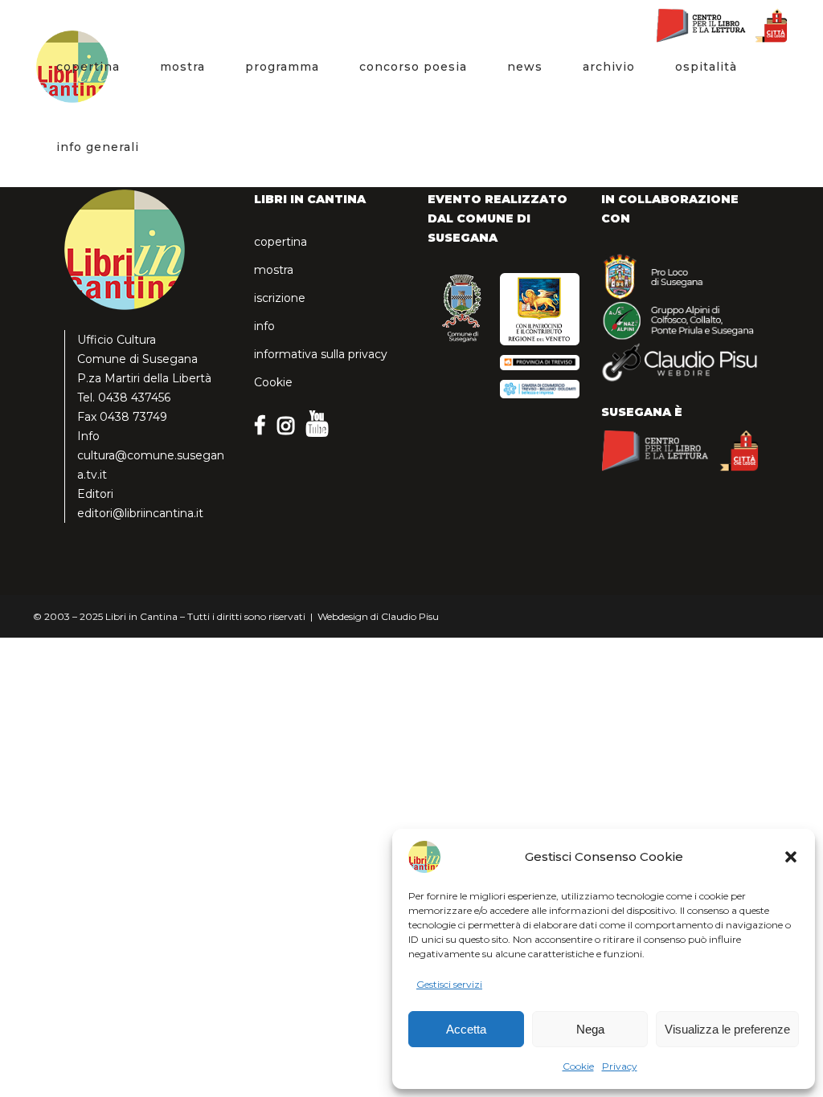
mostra (273, 270)
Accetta (466, 1029)
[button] (791, 857)
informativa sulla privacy (320, 354)
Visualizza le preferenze (727, 1029)
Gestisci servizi (449, 984)
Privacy (619, 1066)
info (264, 326)
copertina (280, 241)
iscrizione (279, 298)
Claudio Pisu (410, 616)
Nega (590, 1029)
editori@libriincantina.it (140, 513)
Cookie (578, 1066)
